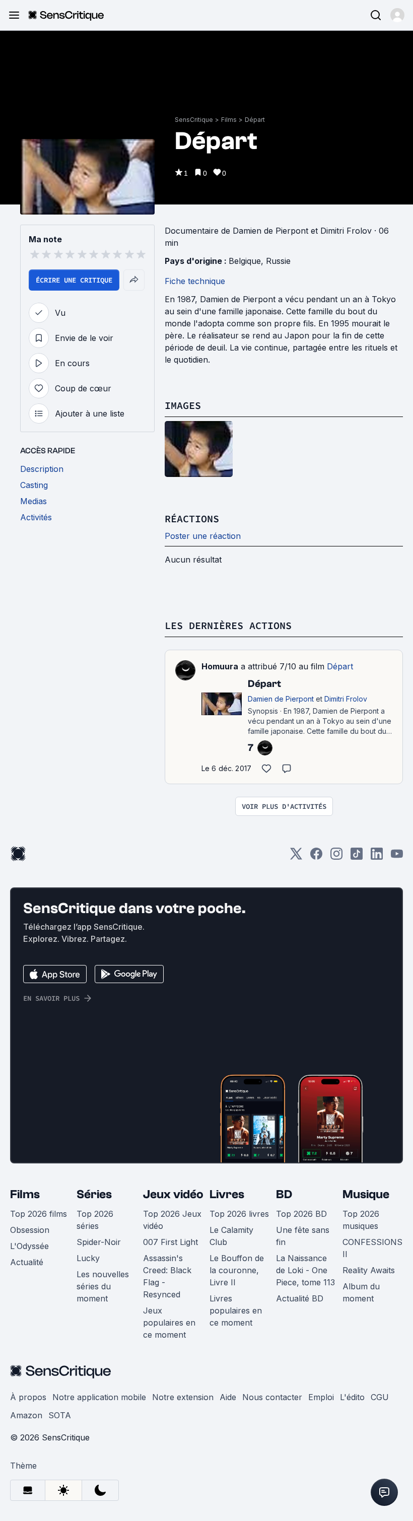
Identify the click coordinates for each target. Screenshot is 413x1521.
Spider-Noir (99, 1242)
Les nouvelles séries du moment (103, 1286)
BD (284, 1194)
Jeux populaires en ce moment (169, 1322)
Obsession (29, 1230)
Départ (255, 119)
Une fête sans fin (302, 1236)
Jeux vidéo (173, 1194)
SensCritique (194, 119)
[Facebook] (316, 857)
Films (229, 119)
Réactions (192, 518)
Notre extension (183, 1397)
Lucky (88, 1258)
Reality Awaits (368, 1270)
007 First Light (170, 1242)
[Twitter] (296, 857)
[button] (397, 15)
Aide (228, 1397)
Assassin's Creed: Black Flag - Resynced (167, 1276)
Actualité (26, 1262)
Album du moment (361, 1292)
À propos (28, 1397)
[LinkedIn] (377, 857)
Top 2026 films (38, 1214)
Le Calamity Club (231, 1236)
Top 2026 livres (239, 1214)
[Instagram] (336, 857)
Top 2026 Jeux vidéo (172, 1220)
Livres (227, 1194)
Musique (365, 1194)
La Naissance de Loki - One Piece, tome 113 (305, 1270)
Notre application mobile (99, 1397)
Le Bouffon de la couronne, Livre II (237, 1270)
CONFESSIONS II (372, 1248)
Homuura (219, 666)
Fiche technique (195, 281)
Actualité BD (299, 1298)
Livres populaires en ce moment (236, 1310)
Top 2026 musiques (360, 1220)
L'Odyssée (29, 1246)
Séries (94, 1194)
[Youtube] (397, 857)
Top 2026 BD (301, 1214)
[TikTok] (357, 857)
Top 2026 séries (95, 1220)
